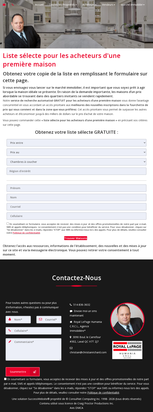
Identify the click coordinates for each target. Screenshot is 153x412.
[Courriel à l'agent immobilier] (6, 4)
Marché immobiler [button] (132, 4)
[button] (75, 238)
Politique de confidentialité (26, 232)
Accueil (39, 4)
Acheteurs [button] (88, 4)
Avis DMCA (76, 408)
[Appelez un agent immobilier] (12, 4)
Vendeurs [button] (107, 4)
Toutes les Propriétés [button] (62, 4)
